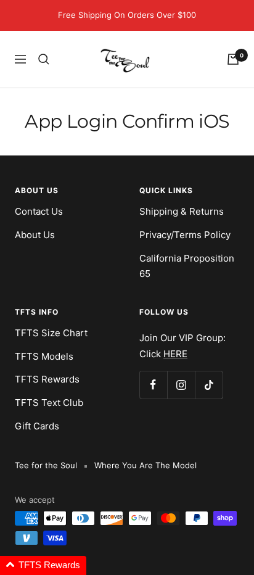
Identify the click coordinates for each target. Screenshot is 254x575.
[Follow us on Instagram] (181, 385)
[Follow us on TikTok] (209, 385)
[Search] (43, 59)
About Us (35, 235)
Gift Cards (37, 426)
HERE (175, 354)
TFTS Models (44, 356)
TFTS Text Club (49, 402)
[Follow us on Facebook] (153, 385)
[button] (43, 565)
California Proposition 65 (186, 266)
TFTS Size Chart (51, 333)
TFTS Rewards (47, 379)
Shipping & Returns (181, 211)
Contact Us (39, 211)
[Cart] (233, 59)
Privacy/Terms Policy (185, 235)
